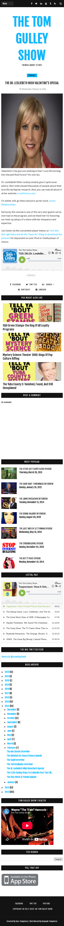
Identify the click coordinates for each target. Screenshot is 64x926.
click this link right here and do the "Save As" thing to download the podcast (31, 234)
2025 (7, 672)
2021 (7, 676)
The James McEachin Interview (33, 498)
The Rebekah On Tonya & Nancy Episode (24, 755)
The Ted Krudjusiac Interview (20, 764)
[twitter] (36, 3)
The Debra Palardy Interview (32, 513)
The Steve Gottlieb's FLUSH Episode (35, 469)
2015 (7, 701)
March (10, 743)
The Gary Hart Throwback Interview (36, 483)
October (11, 718)
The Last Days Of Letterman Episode (35, 528)
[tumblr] (50, 3)
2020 (7, 680)
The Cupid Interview (15, 760)
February (11, 747)
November (12, 714)
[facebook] (31, 3)
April (9, 739)
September (12, 722)
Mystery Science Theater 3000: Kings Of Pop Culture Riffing (28, 356)
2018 (7, 689)
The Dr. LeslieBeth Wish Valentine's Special (25, 768)
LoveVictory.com (26, 193)
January (11, 782)
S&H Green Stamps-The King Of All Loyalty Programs (26, 327)
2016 (7, 697)
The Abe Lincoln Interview (18, 751)
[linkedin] (41, 3)
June (9, 730)
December (12, 709)
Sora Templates (22, 921)
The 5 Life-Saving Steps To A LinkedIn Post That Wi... (30, 772)
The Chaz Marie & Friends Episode (21, 777)
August (10, 726)
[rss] (55, 3)
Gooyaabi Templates (49, 921)
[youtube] (46, 3)
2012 (7, 792)
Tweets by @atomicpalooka (13, 656)
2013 (7, 787)
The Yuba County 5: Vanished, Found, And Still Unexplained (28, 386)
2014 (7, 706)
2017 (7, 693)
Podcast (32, 75)
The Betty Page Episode (30, 558)
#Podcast (31, 275)
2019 (7, 684)
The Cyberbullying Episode (31, 543)
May (9, 735)
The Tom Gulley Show (32, 38)
